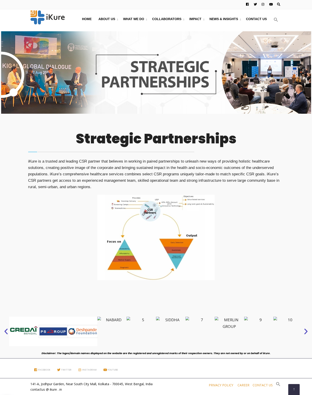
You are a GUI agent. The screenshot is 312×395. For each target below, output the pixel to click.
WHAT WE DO (133, 19)
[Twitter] (254, 4)
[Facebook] (247, 4)
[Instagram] (262, 4)
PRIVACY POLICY (221, 385)
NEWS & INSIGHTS (223, 19)
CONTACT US (256, 19)
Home (87, 19)
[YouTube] (270, 4)
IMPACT (195, 19)
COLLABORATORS (166, 19)
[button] (276, 20)
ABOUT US (106, 19)
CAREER (243, 385)
